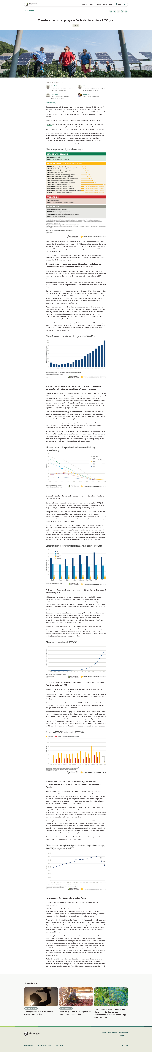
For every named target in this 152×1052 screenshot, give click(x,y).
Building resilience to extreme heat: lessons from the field (39, 1012)
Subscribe (122, 1036)
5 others (51, 102)
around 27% (97, 276)
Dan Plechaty (86, 94)
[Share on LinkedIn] (118, 11)
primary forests (53, 705)
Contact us (59, 1045)
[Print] (126, 11)
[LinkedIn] (122, 1045)
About (110, 4)
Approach (84, 4)
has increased (61, 703)
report (49, 124)
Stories (105, 4)
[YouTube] (127, 1046)
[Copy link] (110, 11)
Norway (72, 620)
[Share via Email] (114, 11)
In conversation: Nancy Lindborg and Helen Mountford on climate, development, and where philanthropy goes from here (110, 1013)
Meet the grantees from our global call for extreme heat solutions (75, 1012)
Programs (91, 4)
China (64, 620)
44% (98, 503)
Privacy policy (28, 1045)
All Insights (30, 11)
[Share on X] (122, 11)
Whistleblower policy (44, 1045)
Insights (99, 4)
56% (96, 620)
